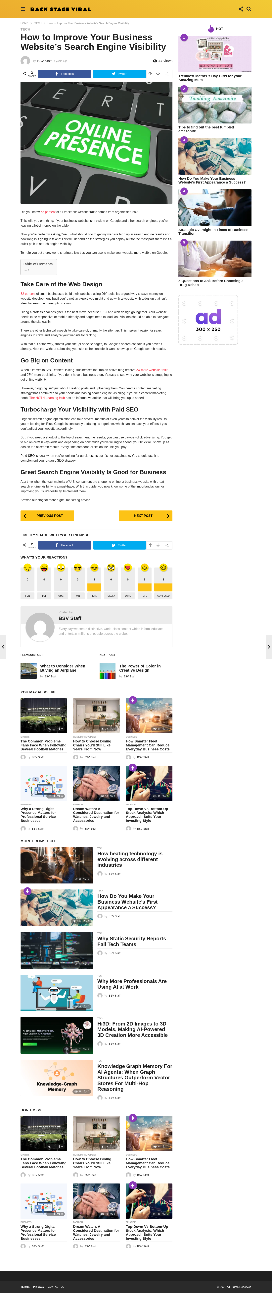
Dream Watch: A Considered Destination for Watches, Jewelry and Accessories (96, 815)
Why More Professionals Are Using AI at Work (132, 984)
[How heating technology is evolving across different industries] (57, 865)
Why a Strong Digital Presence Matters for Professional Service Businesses (38, 815)
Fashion (78, 804)
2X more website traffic (152, 370)
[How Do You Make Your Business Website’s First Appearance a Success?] (57, 907)
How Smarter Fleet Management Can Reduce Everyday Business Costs (148, 745)
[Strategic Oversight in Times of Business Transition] (214, 207)
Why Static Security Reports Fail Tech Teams (131, 941)
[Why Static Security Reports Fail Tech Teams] (57, 950)
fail (94, 596)
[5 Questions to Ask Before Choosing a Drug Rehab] (214, 259)
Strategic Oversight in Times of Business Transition (213, 232)
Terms (25, 1286)
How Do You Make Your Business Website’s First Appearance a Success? (127, 901)
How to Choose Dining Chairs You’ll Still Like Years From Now (92, 745)
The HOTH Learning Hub (47, 398)
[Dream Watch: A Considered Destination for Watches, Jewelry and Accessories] (96, 783)
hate (144, 596)
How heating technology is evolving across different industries (129, 859)
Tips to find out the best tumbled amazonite (206, 129)
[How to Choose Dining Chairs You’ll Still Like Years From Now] (96, 715)
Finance (131, 804)
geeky (111, 596)
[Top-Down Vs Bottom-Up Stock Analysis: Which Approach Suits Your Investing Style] (149, 783)
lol (44, 596)
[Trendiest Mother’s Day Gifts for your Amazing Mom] (214, 54)
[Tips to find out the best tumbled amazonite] (214, 105)
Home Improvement (84, 737)
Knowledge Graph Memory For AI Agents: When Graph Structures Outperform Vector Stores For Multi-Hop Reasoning (134, 1077)
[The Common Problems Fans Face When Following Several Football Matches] (44, 715)
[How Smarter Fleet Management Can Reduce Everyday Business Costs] (149, 715)
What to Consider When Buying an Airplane (62, 668)
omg (61, 596)
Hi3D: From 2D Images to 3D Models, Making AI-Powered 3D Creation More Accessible (132, 1029)
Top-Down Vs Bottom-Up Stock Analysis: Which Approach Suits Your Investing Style (147, 815)
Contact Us (56, 1286)
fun (27, 596)
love (128, 596)
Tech (25, 29)
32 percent (28, 293)
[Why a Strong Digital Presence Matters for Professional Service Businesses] (44, 783)
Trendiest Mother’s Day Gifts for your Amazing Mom (210, 78)
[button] (23, 9)
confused (163, 596)
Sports (25, 737)
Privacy (38, 1286)
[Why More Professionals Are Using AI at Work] (57, 993)
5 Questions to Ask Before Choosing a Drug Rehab (211, 283)
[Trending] (133, 700)
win (78, 596)
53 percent (48, 212)
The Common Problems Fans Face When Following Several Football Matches (44, 745)
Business (131, 737)
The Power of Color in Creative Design (140, 668)
